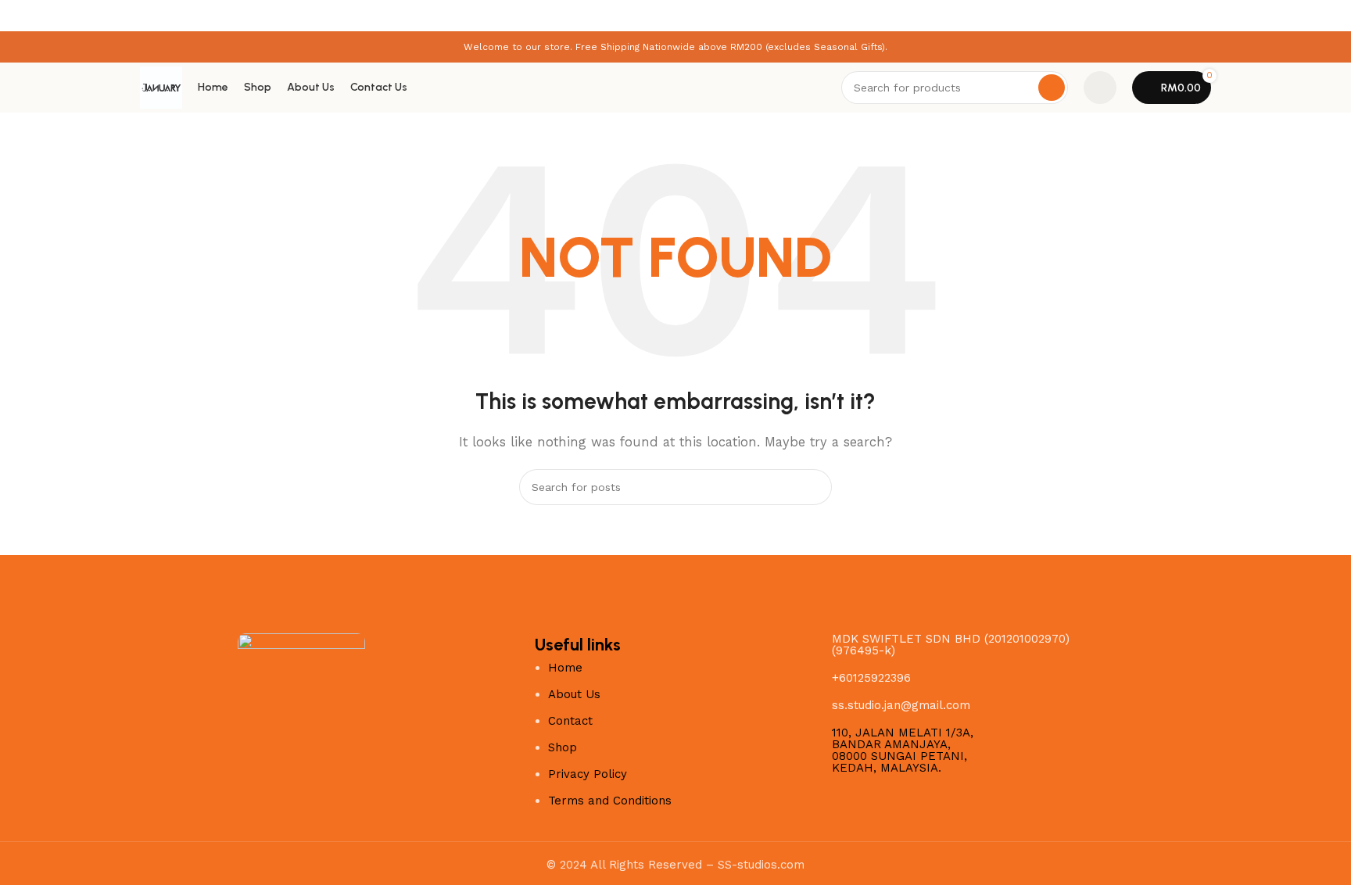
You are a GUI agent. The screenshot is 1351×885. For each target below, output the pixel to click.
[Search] (1051, 87)
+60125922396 (871, 678)
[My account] (1100, 87)
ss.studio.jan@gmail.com (901, 705)
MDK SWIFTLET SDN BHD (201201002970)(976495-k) (951, 644)
